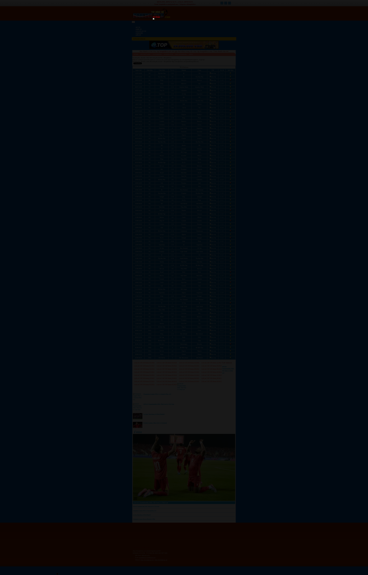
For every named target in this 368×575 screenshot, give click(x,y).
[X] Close (156, 17)
